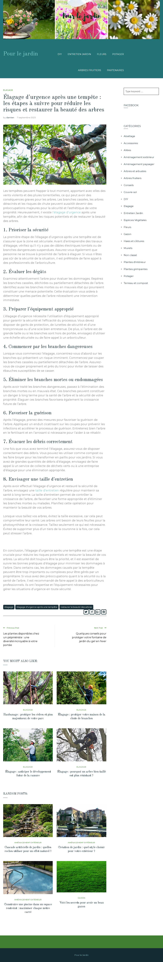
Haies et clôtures (134, 241)
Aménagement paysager (139, 164)
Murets (128, 248)
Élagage (8, 607)
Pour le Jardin (81, 955)
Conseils (129, 185)
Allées (127, 150)
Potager (118, 54)
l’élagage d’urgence (66, 212)
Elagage (8, 90)
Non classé (130, 255)
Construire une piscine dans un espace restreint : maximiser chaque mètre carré (28, 908)
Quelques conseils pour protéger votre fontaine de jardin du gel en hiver (89, 637)
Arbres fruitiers (89, 70)
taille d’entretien (47, 490)
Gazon (81, 898)
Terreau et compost (136, 283)
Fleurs (101, 54)
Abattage (129, 136)
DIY (60, 54)
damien (10, 117)
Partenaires (115, 70)
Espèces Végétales (135, 220)
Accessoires (131, 143)
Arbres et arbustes (135, 171)
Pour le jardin (20, 54)
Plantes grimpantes (135, 269)
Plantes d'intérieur (135, 262)
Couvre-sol (130, 192)
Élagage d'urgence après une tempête (37, 607)
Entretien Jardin (79, 54)
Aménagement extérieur (28, 842)
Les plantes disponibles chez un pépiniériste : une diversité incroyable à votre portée (21, 639)
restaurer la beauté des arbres (76, 607)
